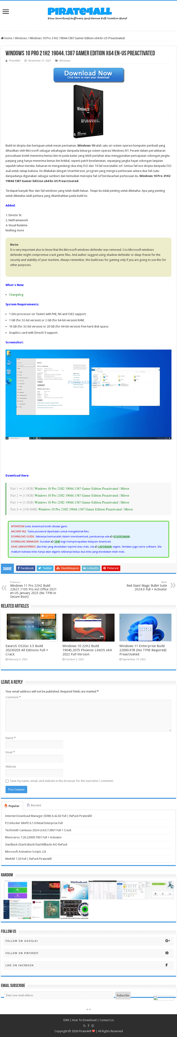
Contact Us (107, 1020)
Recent (36, 805)
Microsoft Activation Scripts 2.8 (25, 851)
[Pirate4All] (88, 12)
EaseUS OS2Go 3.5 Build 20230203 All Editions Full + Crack (27, 650)
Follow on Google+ (22, 941)
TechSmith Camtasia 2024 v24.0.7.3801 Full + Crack (38, 830)
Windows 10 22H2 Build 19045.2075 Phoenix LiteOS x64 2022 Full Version (87, 650)
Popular (14, 806)
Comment (13, 697)
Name (11, 738)
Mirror (125, 488)
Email (10, 752)
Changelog (16, 294)
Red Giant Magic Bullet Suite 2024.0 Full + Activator (147, 586)
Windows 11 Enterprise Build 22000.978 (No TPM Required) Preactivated (142, 650)
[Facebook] (88, 1025)
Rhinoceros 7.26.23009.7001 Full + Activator (33, 837)
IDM (66, 1020)
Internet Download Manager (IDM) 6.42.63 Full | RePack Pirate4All (48, 816)
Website (11, 766)
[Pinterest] (92, 1025)
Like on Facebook (20, 965)
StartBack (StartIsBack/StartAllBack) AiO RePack (36, 844)
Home (8, 38)
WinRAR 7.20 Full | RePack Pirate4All (28, 858)
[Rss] (84, 1025)
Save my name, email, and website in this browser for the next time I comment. (62, 781)
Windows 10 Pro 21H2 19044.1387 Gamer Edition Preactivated (76, 488)
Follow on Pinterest (22, 953)
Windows (21, 38)
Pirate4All (14, 60)
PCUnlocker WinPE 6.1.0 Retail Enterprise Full (34, 823)
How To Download (84, 1020)
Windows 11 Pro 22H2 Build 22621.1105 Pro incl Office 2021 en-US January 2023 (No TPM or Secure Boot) (33, 589)
